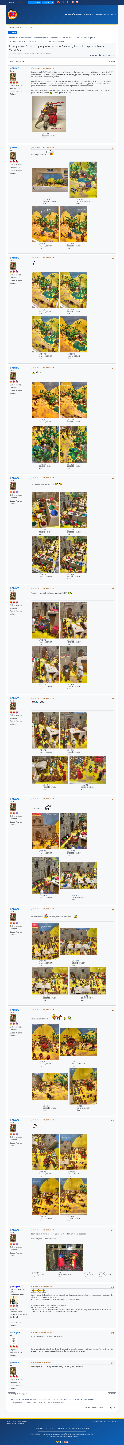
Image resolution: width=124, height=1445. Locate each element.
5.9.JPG (43, 851)
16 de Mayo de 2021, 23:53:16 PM (43, 1120)
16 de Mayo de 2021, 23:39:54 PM (43, 368)
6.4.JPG (85, 996)
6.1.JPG (43, 961)
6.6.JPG (43, 1062)
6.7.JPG (76, 1062)
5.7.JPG (85, 785)
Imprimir (112, 61)
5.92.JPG (44, 895)
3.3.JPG (71, 464)
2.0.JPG (81, 200)
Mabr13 (15, 68)
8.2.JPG (88, 1273)
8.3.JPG (103, 1273)
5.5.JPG (71, 750)
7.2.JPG (43, 1216)
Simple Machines (22, 1421)
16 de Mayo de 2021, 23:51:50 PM (43, 1010)
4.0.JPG (43, 530)
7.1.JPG (72, 1172)
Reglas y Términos (103, 1421)
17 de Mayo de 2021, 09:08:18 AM (41, 1332)
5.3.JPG (71, 684)
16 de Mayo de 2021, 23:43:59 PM (43, 588)
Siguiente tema (109, 55)
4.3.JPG (71, 574)
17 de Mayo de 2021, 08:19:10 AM (41, 1286)
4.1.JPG (71, 530)
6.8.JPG (47, 1106)
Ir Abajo (11, 61)
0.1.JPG (46, 134)
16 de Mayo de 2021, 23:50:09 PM (43, 909)
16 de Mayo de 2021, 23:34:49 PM (43, 68)
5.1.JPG (43, 684)
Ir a (85, 1407)
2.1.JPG (43, 244)
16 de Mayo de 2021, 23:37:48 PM (43, 258)
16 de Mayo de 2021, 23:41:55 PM (43, 478)
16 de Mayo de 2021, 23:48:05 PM (43, 799)
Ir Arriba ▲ (114, 1421)
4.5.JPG (43, 640)
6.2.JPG (76, 961)
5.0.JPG (71, 640)
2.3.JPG (43, 310)
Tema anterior (95, 55)
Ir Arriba (11, 1394)
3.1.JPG (71, 420)
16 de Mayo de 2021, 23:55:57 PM (43, 1230)
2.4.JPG (71, 310)
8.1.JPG (62, 1273)
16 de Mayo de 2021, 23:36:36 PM (43, 148)
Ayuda (95, 1421)
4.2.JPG (43, 574)
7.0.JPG (43, 1172)
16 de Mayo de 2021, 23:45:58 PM (43, 698)
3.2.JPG (43, 464)
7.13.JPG (37, 1273)
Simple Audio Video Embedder (15, 1423)
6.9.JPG (81, 1106)
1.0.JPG (47, 200)
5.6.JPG (47, 785)
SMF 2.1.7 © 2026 (11, 1421)
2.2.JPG (71, 244)
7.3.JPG (71, 1216)
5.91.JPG (72, 851)
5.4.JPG (43, 750)
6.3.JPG (47, 996)
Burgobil (16, 1286)
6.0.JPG (76, 895)
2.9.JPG (72, 354)
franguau (16, 1332)
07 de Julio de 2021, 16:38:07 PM (41, 1362)
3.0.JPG (43, 420)
